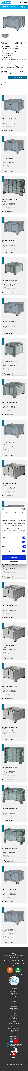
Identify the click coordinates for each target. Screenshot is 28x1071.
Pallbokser (14, 6)
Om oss (14, 994)
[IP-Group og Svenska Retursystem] (14, 1045)
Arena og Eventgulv (14, 1003)
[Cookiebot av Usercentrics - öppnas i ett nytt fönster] (20, 509)
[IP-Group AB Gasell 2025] (14, 1052)
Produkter (5, 6)
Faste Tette (23, 7)
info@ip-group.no (14, 1036)
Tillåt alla (14, 557)
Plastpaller (14, 1005)
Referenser (14, 996)
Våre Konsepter (14, 991)
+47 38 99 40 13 (16, 1035)
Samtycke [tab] (5, 512)
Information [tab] (14, 512)
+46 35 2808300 (16, 1023)
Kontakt (14, 998)
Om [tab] (23, 512)
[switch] (24, 542)
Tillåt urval (14, 561)
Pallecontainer (14, 1006)
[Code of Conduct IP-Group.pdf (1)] (14, 980)
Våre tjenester (14, 993)
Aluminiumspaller (14, 1009)
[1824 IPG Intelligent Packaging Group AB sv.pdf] (14, 970)
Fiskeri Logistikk (14, 1008)
